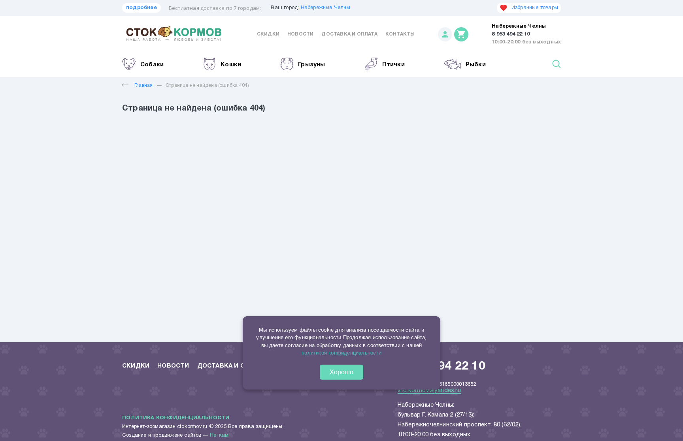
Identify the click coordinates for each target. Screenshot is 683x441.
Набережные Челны (325, 8)
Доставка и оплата (349, 34)
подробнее (141, 8)
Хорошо (341, 371)
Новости (300, 34)
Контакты (400, 34)
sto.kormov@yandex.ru (429, 390)
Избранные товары (534, 8)
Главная (143, 85)
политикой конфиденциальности (341, 353)
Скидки (268, 34)
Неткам (219, 435)
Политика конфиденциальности (175, 418)
